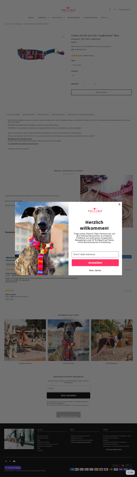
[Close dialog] (119, 204)
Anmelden (95, 262)
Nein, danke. (95, 270)
